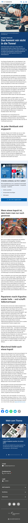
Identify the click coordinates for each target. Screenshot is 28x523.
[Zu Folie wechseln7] (16, 454)
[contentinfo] (14, 519)
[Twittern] (6, 411)
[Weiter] (21, 455)
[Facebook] (2, 411)
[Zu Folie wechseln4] (12, 454)
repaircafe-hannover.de (20, 402)
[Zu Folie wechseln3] (11, 454)
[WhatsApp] (11, 411)
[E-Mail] (15, 411)
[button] (23, 1)
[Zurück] (6, 455)
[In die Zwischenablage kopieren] (19, 411)
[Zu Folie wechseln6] (15, 454)
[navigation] (14, 472)
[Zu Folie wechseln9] (19, 454)
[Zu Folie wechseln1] (8, 454)
